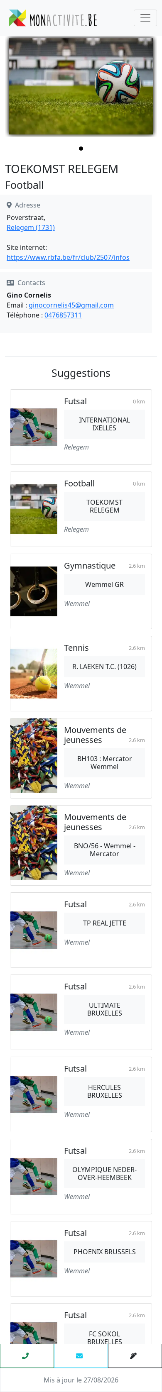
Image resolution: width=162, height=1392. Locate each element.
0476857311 (63, 315)
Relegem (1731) (31, 227)
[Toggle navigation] (145, 18)
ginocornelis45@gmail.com (71, 305)
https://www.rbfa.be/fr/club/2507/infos (68, 257)
